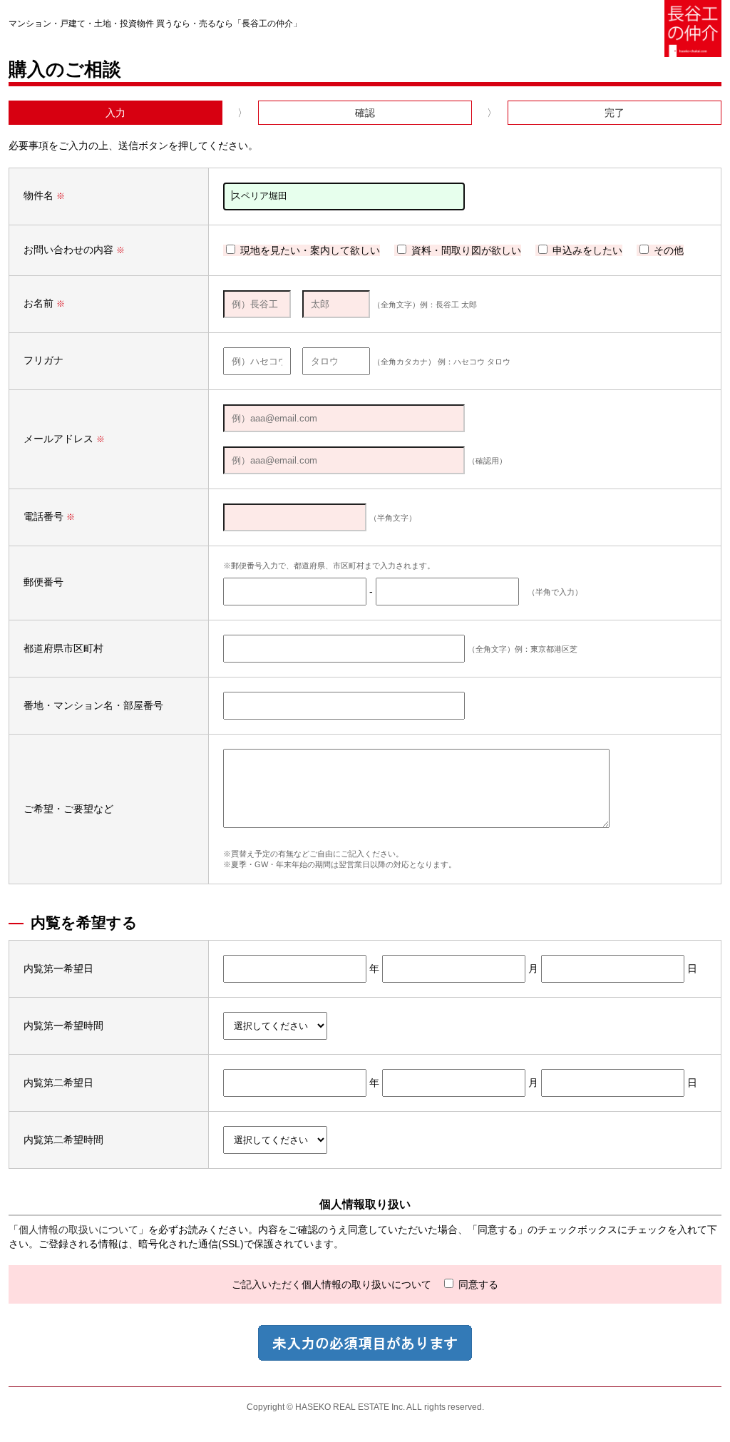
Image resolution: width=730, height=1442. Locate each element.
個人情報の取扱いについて (78, 1229)
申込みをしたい (586, 250)
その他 (667, 250)
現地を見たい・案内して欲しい (308, 250)
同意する (477, 1284)
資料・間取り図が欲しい (464, 250)
